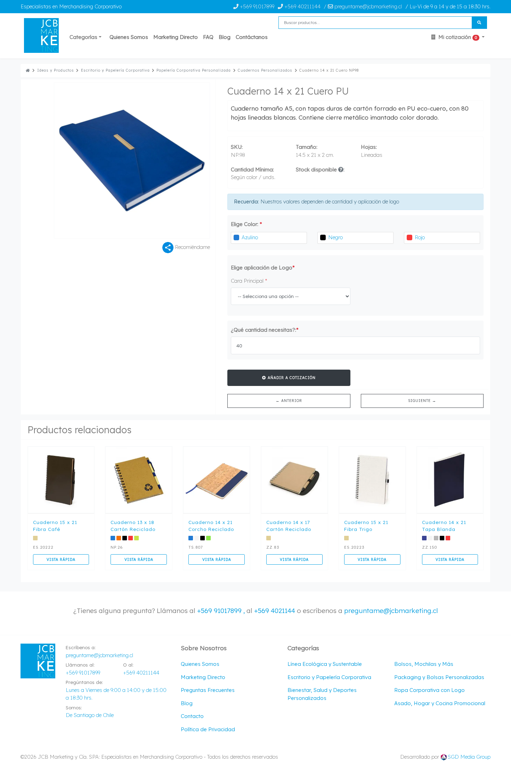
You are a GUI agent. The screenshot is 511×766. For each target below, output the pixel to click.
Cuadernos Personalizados (265, 70)
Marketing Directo (175, 37)
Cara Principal (249, 280)
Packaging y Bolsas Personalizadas (439, 677)
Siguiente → (422, 400)
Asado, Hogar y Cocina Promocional (439, 703)
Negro (335, 237)
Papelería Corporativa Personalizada (193, 70)
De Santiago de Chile (90, 715)
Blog (224, 37)
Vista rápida (61, 559)
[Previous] (93, 160)
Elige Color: (246, 224)
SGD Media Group (469, 756)
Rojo (420, 237)
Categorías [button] (83, 37)
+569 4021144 (274, 610)
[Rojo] (409, 238)
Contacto (192, 716)
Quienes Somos (129, 37)
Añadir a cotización (291, 377)
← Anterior (289, 400)
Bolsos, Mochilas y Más (423, 664)
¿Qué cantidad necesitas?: (265, 329)
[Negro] (322, 238)
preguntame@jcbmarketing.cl (391, 610)
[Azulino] (236, 238)
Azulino (250, 237)
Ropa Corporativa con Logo (429, 690)
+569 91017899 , (221, 610)
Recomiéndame (191, 246)
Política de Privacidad (208, 729)
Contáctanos (252, 37)
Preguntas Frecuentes (208, 690)
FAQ (208, 37)
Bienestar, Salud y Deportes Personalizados (322, 694)
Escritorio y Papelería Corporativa (115, 70)
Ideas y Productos (55, 70)
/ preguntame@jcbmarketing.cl (363, 6)
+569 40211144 (302, 6)
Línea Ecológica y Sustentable (324, 664)
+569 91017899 (256, 6)
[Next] (171, 160)
